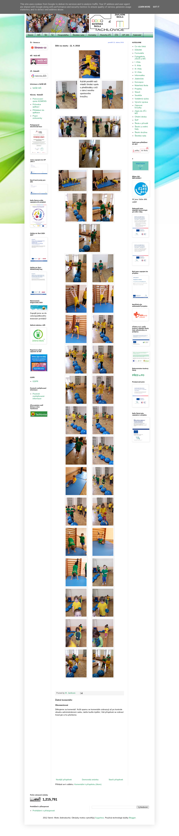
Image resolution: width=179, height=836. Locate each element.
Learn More (144, 7)
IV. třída (138, 72)
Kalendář (137, 35)
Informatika (140, 75)
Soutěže (138, 95)
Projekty (138, 89)
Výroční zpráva (141, 102)
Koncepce (139, 82)
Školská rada (78, 35)
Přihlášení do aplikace (38, 111)
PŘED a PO (138, 375)
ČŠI (116, 35)
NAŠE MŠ (37, 88)
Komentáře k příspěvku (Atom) (88, 784)
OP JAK (125, 35)
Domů (30, 35)
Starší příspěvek (116, 779)
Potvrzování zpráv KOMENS (39, 100)
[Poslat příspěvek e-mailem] (81, 693)
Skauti (137, 92)
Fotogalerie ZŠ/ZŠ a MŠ (140, 57)
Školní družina (141, 132)
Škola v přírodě (141, 123)
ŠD (45, 35)
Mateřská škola (141, 85)
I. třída (137, 62)
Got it (156, 7)
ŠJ (52, 35)
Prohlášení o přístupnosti (44, 810)
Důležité (138, 50)
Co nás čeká (140, 46)
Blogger (132, 818)
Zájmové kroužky (138, 106)
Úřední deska (141, 117)
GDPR (35, 381)
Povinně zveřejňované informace (38, 396)
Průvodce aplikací (37, 105)
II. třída (138, 65)
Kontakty (92, 35)
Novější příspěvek (64, 779)
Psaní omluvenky (37, 117)
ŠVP (136, 120)
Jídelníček (139, 79)
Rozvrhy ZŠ (105, 35)
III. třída (138, 69)
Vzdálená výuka (142, 99)
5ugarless (99, 818)
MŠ (38, 35)
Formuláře (139, 53)
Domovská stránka (90, 779)
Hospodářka (63, 35)
